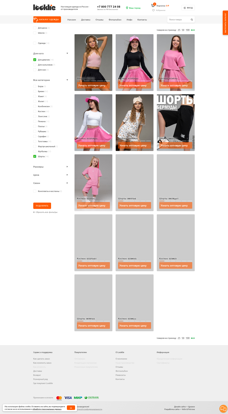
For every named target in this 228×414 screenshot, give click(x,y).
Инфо (129, 19)
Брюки (43, 91)
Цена (36, 174)
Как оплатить (39, 367)
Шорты (43, 156)
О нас (124, 22)
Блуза (42, 86)
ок (71, 407)
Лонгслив (44, 116)
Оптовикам (79, 358)
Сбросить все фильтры (47, 212)
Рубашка (43, 131)
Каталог (49, 19)
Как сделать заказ (41, 358)
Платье (42, 126)
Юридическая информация (169, 358)
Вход (190, 7)
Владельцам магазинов (85, 362)
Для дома (44, 27)
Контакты (142, 19)
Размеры (38, 166)
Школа (42, 32)
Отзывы (99, 19)
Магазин (71, 19)
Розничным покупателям (86, 367)
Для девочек (46, 59)
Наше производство (125, 362)
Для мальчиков (46, 64)
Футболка (44, 151)
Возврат (37, 375)
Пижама (43, 121)
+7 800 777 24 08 (108, 6)
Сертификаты (163, 362)
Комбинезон (45, 106)
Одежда (43, 43)
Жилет (43, 101)
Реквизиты (121, 375)
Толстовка (44, 141)
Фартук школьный (48, 146)
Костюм (43, 111)
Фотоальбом (115, 19)
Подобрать (42, 205)
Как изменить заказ (42, 362)
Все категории (41, 80)
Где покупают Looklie (43, 383)
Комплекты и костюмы (50, 191)
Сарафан (43, 136)
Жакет (42, 96)
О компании (121, 358)
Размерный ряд (40, 379)
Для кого (38, 53)
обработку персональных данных (47, 409)
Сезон (36, 183)
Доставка (85, 19)
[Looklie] (46, 7)
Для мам (43, 69)
